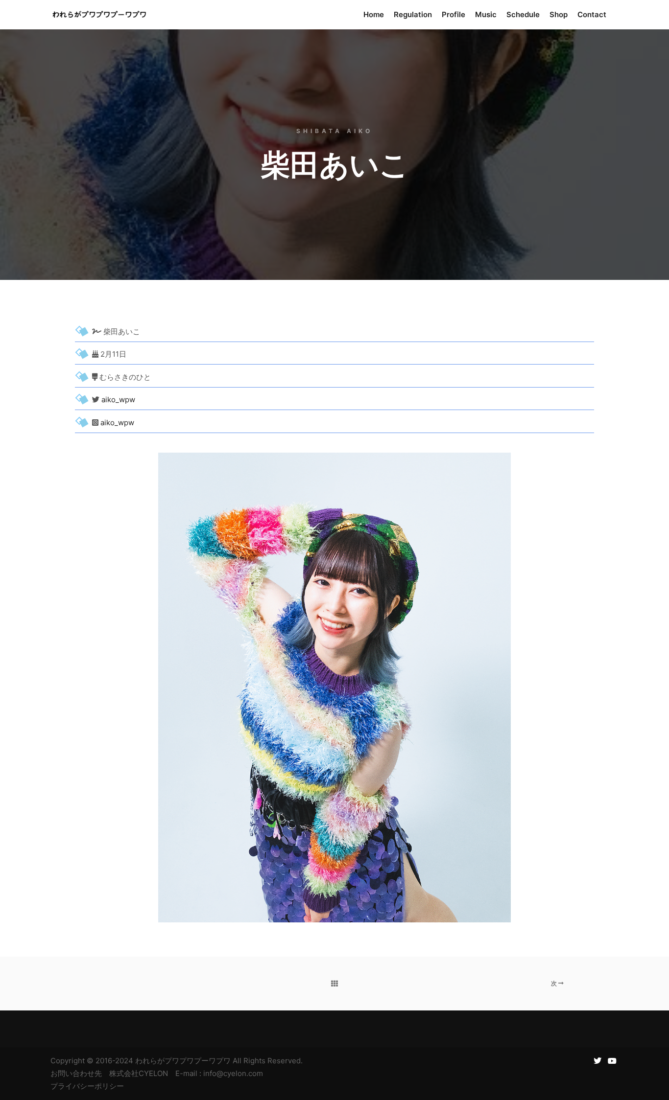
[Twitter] (597, 1060)
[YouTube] (612, 1060)
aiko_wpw (118, 399)
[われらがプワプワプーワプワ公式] (99, 14)
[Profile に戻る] (334, 983)
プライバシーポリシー (87, 1086)
